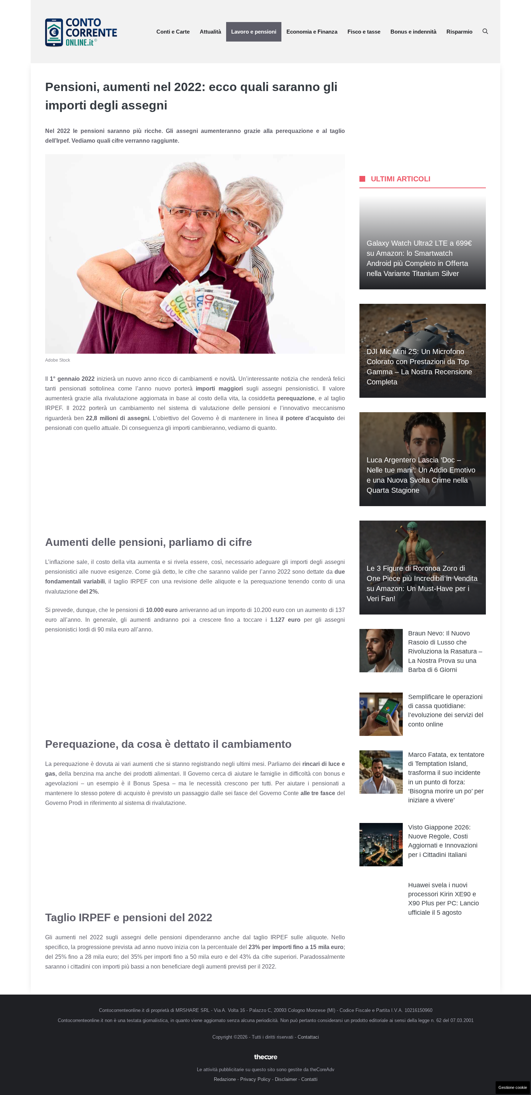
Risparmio (459, 32)
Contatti (309, 1079)
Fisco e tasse (363, 32)
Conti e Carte (173, 32)
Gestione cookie (512, 1087)
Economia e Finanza (311, 32)
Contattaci (308, 1037)
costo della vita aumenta (128, 562)
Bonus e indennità (413, 32)
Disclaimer (286, 1079)
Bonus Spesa (151, 783)
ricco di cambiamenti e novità (197, 379)
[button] (485, 32)
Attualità (210, 32)
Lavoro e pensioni (253, 32)
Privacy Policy (255, 1079)
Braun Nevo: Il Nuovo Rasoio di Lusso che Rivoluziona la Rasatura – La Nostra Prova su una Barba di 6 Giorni (445, 651)
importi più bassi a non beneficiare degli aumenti (164, 966)
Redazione (225, 1079)
